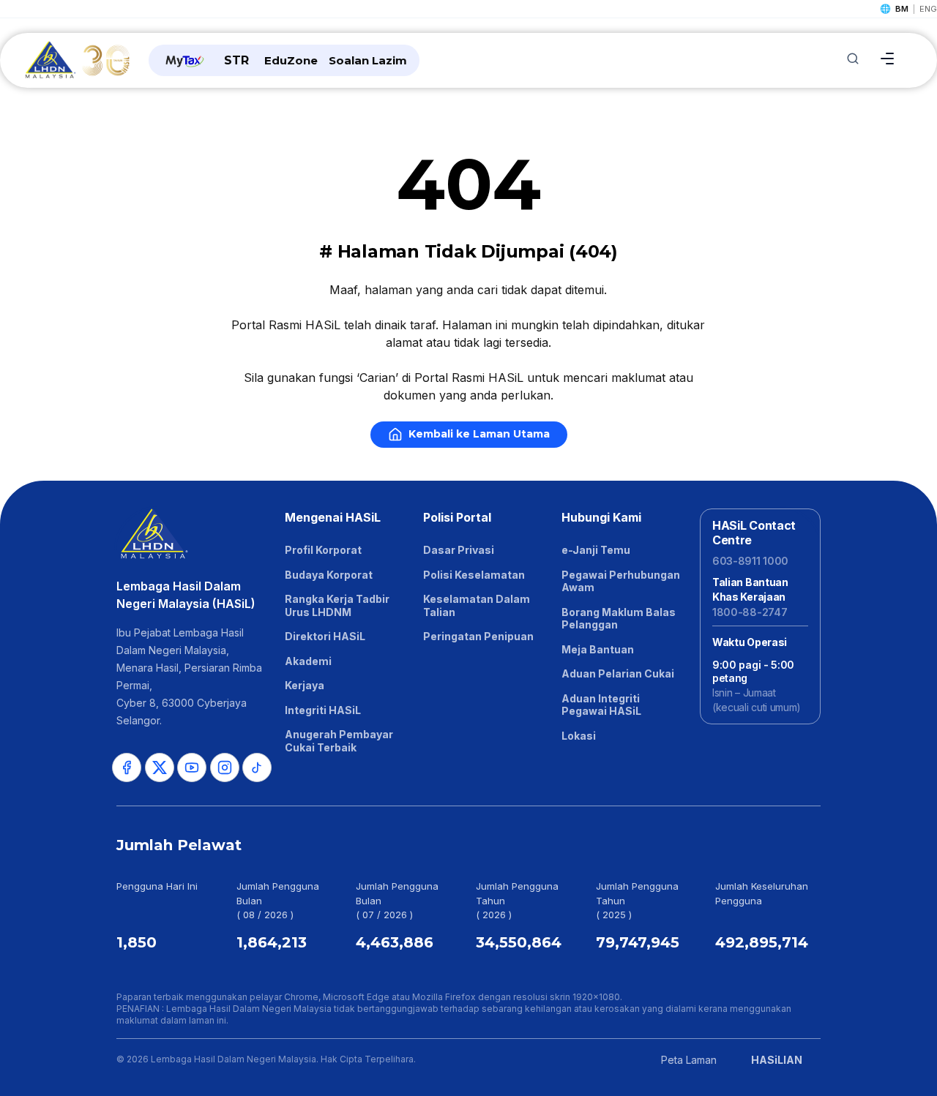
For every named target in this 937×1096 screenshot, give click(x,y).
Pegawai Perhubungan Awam (620, 581)
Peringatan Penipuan (478, 636)
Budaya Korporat (329, 574)
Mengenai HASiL (333, 517)
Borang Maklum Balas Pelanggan (618, 618)
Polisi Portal (457, 517)
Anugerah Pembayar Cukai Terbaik (339, 741)
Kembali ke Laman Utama (479, 433)
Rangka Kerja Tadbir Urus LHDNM (337, 605)
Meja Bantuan (597, 649)
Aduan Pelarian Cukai (617, 673)
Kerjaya (304, 685)
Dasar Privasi (458, 550)
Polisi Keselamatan (474, 574)
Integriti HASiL (323, 710)
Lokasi (578, 735)
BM (901, 9)
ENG (928, 9)
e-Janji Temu (595, 550)
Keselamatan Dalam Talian (476, 605)
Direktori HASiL (325, 636)
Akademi (308, 661)
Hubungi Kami (601, 517)
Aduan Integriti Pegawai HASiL (601, 705)
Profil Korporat (323, 550)
